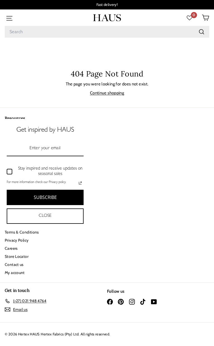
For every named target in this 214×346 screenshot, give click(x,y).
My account (15, 272)
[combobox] (107, 32)
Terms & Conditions (22, 232)
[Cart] (205, 17)
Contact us (14, 264)
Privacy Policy (16, 240)
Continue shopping (107, 92)
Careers (11, 248)
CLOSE (45, 216)
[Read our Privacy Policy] (80, 183)
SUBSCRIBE (45, 197)
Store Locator (16, 256)
